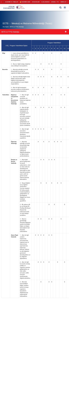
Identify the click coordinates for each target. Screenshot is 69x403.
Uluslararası (41, 1)
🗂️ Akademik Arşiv (23, 1)
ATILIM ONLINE (33, 1)
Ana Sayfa (6, 27)
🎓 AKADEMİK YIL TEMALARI (10, 1)
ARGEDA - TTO (50, 1)
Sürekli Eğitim (59, 1)
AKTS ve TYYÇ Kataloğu (17, 27)
